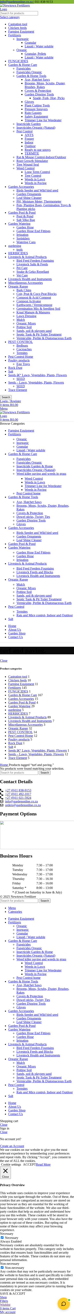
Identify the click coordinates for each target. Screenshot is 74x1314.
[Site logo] (15, 9)
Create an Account (12, 1146)
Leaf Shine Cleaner (29, 198)
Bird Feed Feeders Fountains (35, 260)
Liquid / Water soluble (39, 46)
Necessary (11, 1237)
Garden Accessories (21, 186)
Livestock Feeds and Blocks (34, 572)
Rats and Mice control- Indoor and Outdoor (44, 615)
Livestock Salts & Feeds (32, 264)
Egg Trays (23, 364)
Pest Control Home (20, 356)
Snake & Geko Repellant (32, 271)
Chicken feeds (17, 28)
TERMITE (32, 153)
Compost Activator (28, 301)
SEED (20, 379)
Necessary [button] (6, 1233)
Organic (21, 50)
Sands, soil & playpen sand (34, 331)
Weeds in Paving (35, 183)
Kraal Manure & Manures (33, 312)
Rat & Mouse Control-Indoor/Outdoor (41, 157)
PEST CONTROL (20, 342)
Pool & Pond (24, 216)
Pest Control (24, 131)
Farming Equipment (21, 31)
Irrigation (22, 234)
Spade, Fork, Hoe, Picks (49, 98)
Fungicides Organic (29, 72)
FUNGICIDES (18, 61)
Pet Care (22, 268)
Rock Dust (15, 367)
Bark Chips (23, 290)
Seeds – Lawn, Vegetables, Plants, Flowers (36, 382)
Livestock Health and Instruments (30, 279)
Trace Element (17, 390)
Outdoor (30, 146)
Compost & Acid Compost (33, 297)
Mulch (20, 319)
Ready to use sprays (38, 149)
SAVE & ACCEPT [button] (12, 1293)
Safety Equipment (36, 116)
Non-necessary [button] (9, 1263)
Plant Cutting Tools (37, 105)
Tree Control (33, 175)
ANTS (29, 135)
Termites (22, 353)
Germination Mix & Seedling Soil (38, 308)
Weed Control (25, 168)
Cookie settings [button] (11, 1164)
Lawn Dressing (26, 316)
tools (19, 249)
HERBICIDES (18, 253)
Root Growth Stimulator (32, 161)
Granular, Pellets (35, 53)
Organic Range (18, 286)
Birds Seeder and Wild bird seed (37, 190)
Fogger (29, 138)
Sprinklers (23, 238)
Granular (30, 42)
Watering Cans (26, 242)
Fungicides (23, 68)
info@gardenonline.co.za (17, 1)
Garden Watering (19, 223)
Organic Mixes (26, 323)
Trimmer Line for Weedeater (43, 120)
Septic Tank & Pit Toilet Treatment (38, 334)
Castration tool (17, 24)
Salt (10, 371)
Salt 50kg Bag (25, 220)
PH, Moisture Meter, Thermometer (38, 201)
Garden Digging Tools (39, 94)
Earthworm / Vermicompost (34, 305)
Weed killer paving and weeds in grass (41, 473)
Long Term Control (37, 172)
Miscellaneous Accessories (25, 282)
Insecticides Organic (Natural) (35, 127)
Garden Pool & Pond (22, 212)
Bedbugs (22, 345)
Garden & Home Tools (31, 76)
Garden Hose (25, 227)
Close (3, 660)
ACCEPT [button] (29, 1164)
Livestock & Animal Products (27, 257)
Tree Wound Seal (27, 164)
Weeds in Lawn (35, 179)
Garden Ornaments (28, 194)
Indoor (29, 142)
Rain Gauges (33, 113)
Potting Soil (24, 327)
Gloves (29, 101)
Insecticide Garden (28, 124)
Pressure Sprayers (36, 109)
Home (4, 765)
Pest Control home (28, 493)
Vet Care (22, 275)
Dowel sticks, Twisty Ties (33, 516)
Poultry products (19, 360)
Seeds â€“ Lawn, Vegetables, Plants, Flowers (37, 375)
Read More (43, 1164)
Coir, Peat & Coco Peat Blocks (36, 294)
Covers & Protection (38, 90)
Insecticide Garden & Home (34, 466)
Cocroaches (24, 349)
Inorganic (22, 39)
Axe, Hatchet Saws (37, 79)
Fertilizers (14, 35)
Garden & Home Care (22, 65)
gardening (14, 246)
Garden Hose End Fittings (33, 231)
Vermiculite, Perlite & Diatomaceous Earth (44, 338)
